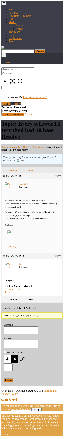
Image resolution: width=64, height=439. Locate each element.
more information (21, 409)
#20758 (58, 256)
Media (12, 22)
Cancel (29, 114)
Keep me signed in (14, 352)
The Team (14, 31)
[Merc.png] (18, 233)
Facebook (9, 289)
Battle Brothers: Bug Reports (30, 147)
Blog (11, 9)
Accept (36, 409)
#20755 (58, 176)
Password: (8, 338)
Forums (13, 35)
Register (16, 103)
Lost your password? (35, 97)
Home (4, 147)
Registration (15, 38)
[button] (2, 47)
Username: (8, 325)
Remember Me (14, 97)
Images (20, 25)
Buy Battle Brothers (20, 15)
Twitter (8, 292)
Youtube (17, 289)
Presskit (13, 41)
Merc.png (11, 246)
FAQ (11, 19)
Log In (8, 380)
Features (13, 12)
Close (4, 434)
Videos (19, 28)
